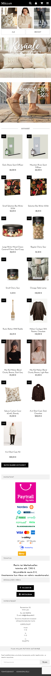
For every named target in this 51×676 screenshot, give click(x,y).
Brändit (38, 32)
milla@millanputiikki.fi (27, 615)
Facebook (26, 588)
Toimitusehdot (7, 672)
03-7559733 (27, 613)
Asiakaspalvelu (22, 672)
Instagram (26, 594)
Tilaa (44, 662)
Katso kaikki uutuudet (15, 465)
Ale (13, 32)
